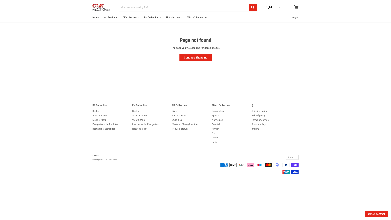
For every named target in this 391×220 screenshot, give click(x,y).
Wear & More (138, 120)
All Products (110, 17)
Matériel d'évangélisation (184, 124)
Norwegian (217, 120)
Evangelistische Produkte (105, 124)
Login (295, 17)
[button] (272, 7)
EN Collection (151, 17)
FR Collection (173, 17)
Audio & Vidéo (179, 115)
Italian (215, 142)
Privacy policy (259, 124)
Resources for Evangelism (145, 124)
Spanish (216, 115)
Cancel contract (376, 214)
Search (95, 155)
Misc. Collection (196, 17)
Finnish (215, 128)
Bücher (95, 111)
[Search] (253, 7)
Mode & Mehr (99, 120)
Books (135, 111)
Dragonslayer (218, 111)
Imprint (255, 128)
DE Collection (130, 17)
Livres (175, 111)
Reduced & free (140, 128)
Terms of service (260, 120)
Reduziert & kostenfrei (103, 128)
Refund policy (258, 115)
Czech (215, 133)
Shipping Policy (259, 111)
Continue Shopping (195, 57)
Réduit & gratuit (180, 128)
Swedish (216, 124)
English (291, 157)
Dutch (215, 137)
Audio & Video (99, 115)
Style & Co (177, 120)
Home (95, 17)
